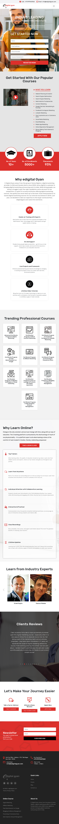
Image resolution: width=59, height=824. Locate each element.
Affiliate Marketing (8, 805)
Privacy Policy (10, 790)
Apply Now (42, 136)
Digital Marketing (7, 802)
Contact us (34, 788)
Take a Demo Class (29, 445)
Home (32, 779)
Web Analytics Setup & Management (12, 817)
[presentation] (3, 589)
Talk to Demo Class (29, 710)
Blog (32, 785)
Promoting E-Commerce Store (11, 814)
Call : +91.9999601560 (28, 1)
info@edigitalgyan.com (15, 764)
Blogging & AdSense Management (12, 811)
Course (32, 782)
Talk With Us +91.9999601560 (35, 26)
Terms (4, 790)
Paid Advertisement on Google (11, 808)
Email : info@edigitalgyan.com (47, 1)
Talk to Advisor (11, 709)
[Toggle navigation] (54, 6)
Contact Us (19, 26)
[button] (21, 664)
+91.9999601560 (39, 759)
